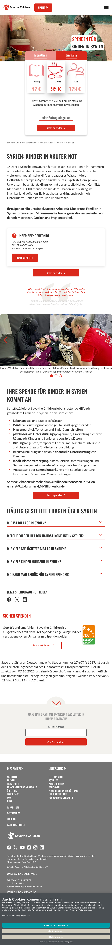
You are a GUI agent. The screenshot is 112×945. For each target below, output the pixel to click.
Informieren (15, 768)
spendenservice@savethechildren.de (24, 886)
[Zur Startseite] (17, 7)
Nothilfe (53, 780)
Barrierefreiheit (16, 824)
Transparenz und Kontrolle (22, 787)
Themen (11, 780)
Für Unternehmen (58, 794)
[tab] (51, 375)
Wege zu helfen (56, 784)
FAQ (9, 797)
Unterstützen (57, 768)
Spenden (43, 7)
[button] (9, 600)
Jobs (9, 801)
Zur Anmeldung (56, 741)
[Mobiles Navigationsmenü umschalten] (106, 7)
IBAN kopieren (24, 258)
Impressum (13, 807)
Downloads (13, 794)
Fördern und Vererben (61, 797)
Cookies (11, 819)
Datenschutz (13, 813)
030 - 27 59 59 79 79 (21, 880)
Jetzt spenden (55, 127)
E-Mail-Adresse (56, 727)
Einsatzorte (13, 784)
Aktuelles (12, 777)
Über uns (12, 791)
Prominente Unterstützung (63, 791)
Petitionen (54, 787)
